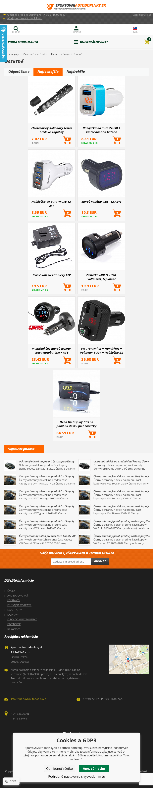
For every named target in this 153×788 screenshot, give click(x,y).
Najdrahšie (76, 71)
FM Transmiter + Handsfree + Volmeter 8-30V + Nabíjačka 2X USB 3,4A (101, 350)
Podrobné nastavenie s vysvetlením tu (76, 776)
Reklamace (13, 629)
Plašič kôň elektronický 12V (52, 275)
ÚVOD (11, 591)
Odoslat (100, 561)
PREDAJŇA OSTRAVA (19, 605)
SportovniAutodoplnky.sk (76, 6)
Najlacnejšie (48, 71)
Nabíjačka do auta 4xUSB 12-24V (51, 203)
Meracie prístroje (60, 53)
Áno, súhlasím (94, 768)
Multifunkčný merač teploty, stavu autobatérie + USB (52, 350)
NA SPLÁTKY (14, 610)
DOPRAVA (13, 614)
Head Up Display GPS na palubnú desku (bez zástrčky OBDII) (76, 424)
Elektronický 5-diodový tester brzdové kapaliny (51, 130)
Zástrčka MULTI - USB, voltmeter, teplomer (101, 277)
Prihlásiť (76, 32)
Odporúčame (18, 71)
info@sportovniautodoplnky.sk (24, 18)
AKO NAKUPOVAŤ (17, 595)
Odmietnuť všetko (59, 768)
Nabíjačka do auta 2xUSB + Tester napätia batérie (101, 130)
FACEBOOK (14, 624)
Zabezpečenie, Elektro (35, 53)
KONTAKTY (13, 600)
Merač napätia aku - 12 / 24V (101, 201)
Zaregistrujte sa (142, 14)
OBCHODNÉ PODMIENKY (22, 619)
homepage (13, 53)
